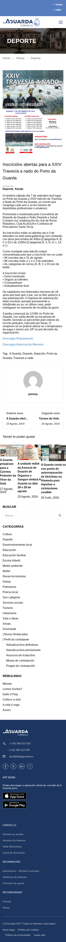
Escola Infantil (11, 560)
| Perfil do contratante (16, 639)
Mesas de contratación (20, 660)
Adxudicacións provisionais (23, 650)
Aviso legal (9, 929)
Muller (6, 571)
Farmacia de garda (13, 883)
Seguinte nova (51, 413)
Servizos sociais (13, 602)
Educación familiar (14, 555)
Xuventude (9, 628)
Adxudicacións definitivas (22, 644)
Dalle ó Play (10, 694)
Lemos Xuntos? (12, 689)
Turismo (8, 607)
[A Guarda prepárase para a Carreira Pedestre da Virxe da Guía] (9, 450)
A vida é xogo (11, 704)
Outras (7, 581)
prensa (33, 394)
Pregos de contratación (20, 665)
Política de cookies (28, 929)
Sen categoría (11, 597)
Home (6, 58)
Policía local (10, 592)
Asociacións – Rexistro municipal (21, 871)
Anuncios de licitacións (20, 655)
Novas (20, 58)
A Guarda (15, 353)
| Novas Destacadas (15, 634)
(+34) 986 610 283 (19, 749)
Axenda (7, 901)
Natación (39, 353)
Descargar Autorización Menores (23, 344)
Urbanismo (9, 613)
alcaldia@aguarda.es (21, 756)
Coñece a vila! (12, 699)
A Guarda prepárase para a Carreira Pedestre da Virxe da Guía (8, 471)
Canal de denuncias (14, 852)
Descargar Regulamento (18, 338)
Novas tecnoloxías (14, 576)
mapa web (39, 935)
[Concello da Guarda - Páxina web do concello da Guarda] (21, 22)
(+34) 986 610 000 (20, 743)
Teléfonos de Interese (15, 877)
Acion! (7, 710)
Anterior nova (14, 413)
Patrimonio (9, 586)
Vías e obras (10, 618)
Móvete (7, 683)
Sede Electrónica (12, 846)
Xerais (19, 188)
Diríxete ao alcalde (13, 834)
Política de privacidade (17, 935)
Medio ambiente (13, 565)
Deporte (36, 58)
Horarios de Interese (14, 840)
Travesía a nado (23, 357)
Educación (9, 549)
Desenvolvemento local (17, 544)
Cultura (7, 534)
